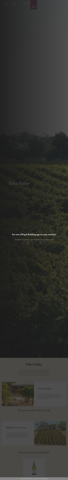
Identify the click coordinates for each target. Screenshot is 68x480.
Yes (28, 242)
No (40, 242)
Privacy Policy (45, 478)
